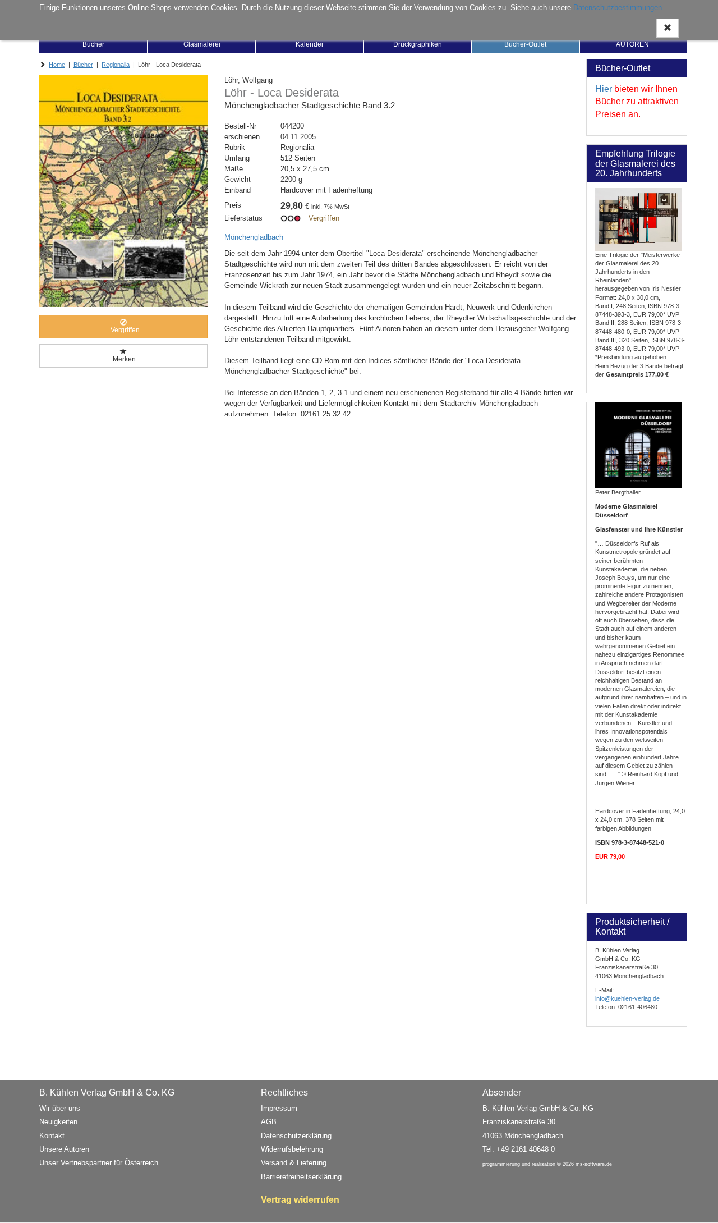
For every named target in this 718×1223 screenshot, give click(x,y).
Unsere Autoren (64, 1149)
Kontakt (52, 1136)
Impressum (279, 1108)
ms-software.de (594, 1164)
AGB (269, 1121)
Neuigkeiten (58, 1121)
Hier (603, 89)
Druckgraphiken (417, 44)
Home (57, 64)
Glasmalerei (201, 44)
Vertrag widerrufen (300, 1199)
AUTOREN (632, 44)
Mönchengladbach (253, 237)
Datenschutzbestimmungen (617, 7)
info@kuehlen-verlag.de (627, 998)
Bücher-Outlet (525, 44)
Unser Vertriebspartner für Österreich (98, 1162)
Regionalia (116, 64)
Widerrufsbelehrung (292, 1149)
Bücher (93, 44)
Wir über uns (59, 1108)
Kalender (310, 44)
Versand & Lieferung (293, 1162)
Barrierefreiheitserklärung (301, 1176)
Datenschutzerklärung (296, 1136)
